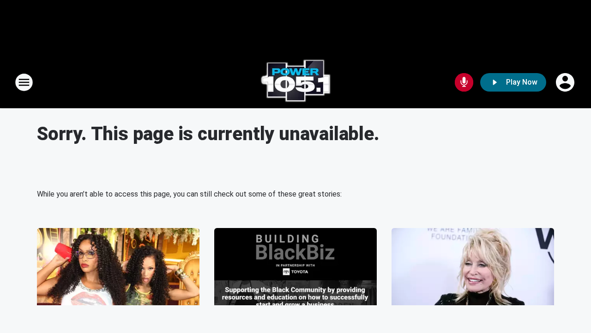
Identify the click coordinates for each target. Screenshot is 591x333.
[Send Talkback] (464, 82)
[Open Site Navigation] (24, 82)
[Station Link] (295, 82)
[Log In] (566, 82)
